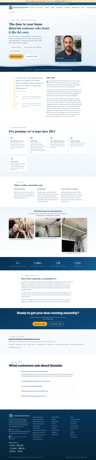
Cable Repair (36, 426)
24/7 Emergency (37, 437)
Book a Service (74, 428)
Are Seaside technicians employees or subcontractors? (35, 381)
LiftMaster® (11, 344)
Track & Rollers (36, 428)
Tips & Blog (67, 7)
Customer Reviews (75, 419)
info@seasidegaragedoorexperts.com (20, 431)
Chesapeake (55, 421)
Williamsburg (55, 434)
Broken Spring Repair (38, 419)
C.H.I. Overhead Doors (41, 344)
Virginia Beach (55, 417)
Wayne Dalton (50, 344)
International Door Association (77, 344)
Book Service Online (16, 56)
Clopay (28, 344)
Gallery (52, 7)
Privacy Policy (74, 437)
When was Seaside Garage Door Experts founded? (34, 371)
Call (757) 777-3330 (59, 1)
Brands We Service (38, 439)
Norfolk (53, 419)
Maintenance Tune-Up (39, 432)
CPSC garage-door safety (15, 347)
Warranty (72, 434)
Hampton (54, 428)
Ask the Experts (75, 7)
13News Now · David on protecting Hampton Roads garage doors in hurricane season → (53, 69)
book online (50, 299)
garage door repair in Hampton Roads (58, 104)
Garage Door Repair (38, 417)
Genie (24, 344)
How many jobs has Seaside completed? (32, 386)
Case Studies (59, 7)
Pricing (72, 430)
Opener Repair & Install (39, 421)
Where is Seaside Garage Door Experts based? (33, 396)
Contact (72, 432)
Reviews (47, 7)
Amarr (33, 344)
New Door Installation (38, 423)
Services (32, 7)
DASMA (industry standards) (62, 344)
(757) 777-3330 (41, 299)
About (82, 7)
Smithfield (54, 432)
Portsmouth (55, 426)
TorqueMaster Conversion (39, 430)
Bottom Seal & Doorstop (39, 434)
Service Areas (39, 7)
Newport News (55, 430)
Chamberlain (19, 344)
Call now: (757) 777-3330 (50, 3)
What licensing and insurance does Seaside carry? (34, 391)
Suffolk (53, 423)
